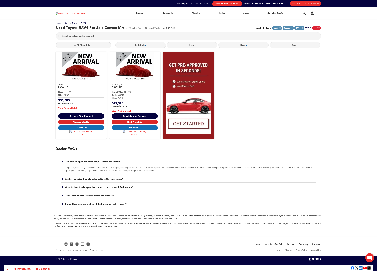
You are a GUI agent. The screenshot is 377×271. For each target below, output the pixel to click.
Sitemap (288, 250)
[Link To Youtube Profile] (365, 269)
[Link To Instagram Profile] (88, 244)
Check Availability (81, 122)
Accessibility (316, 250)
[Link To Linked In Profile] (77, 244)
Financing (196, 13)
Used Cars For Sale (273, 244)
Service (222, 13)
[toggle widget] (369, 257)
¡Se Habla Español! (275, 13)
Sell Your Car (81, 128)
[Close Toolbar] (8, 268)
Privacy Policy (301, 250)
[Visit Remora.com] (315, 260)
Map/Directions (24, 269)
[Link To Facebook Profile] (66, 244)
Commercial (168, 13)
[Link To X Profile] (72, 244)
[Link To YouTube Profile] (83, 244)
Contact (316, 244)
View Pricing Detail (67, 108)
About (246, 13)
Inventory (140, 13)
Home (257, 244)
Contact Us (44, 269)
